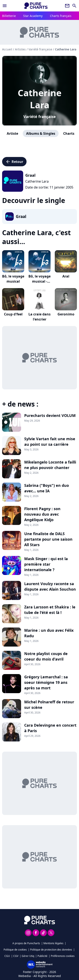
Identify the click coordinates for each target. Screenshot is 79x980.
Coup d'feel (13, 314)
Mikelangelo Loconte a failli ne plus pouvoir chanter (50, 464)
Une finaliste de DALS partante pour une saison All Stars (48, 539)
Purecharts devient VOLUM (50, 415)
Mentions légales (53, 943)
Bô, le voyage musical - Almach (39, 281)
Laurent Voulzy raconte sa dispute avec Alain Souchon (50, 586)
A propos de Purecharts (26, 943)
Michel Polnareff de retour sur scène (49, 704)
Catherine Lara (40, 99)
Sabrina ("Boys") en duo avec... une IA (46, 488)
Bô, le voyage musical (13, 279)
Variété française (39, 116)
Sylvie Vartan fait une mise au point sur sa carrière (49, 441)
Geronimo (66, 314)
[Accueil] (36, 5)
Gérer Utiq (28, 956)
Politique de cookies (15, 949)
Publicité (42, 956)
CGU (7, 956)
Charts (68, 133)
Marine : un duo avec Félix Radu (49, 633)
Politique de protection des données (51, 949)
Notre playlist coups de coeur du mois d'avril (46, 656)
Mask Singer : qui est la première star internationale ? (46, 564)
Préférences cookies (63, 956)
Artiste (12, 133)
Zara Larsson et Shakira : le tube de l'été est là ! (49, 609)
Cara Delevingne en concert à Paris (50, 728)
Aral (65, 276)
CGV (15, 956)
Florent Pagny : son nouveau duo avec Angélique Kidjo (42, 514)
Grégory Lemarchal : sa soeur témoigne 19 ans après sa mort (46, 682)
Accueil (7, 49)
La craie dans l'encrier (39, 317)
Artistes (20, 49)
